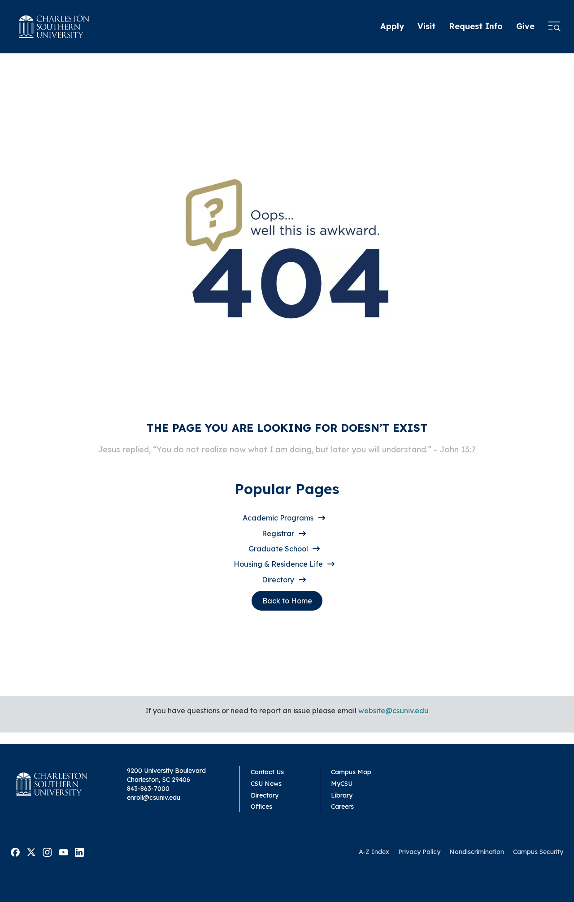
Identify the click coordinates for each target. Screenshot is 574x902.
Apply (392, 26)
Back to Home (287, 600)
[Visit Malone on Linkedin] (79, 851)
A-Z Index (374, 852)
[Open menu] (554, 27)
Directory (278, 580)
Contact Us (267, 772)
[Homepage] (54, 26)
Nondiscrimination (476, 852)
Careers (342, 806)
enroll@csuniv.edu (153, 798)
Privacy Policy (419, 852)
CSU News (266, 784)
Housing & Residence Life (278, 564)
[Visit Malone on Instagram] (47, 851)
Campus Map (351, 772)
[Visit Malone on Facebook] (15, 851)
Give (525, 26)
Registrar (278, 533)
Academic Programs (278, 518)
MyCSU (341, 784)
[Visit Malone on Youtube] (63, 851)
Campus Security (538, 852)
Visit (426, 26)
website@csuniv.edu (393, 710)
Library (341, 795)
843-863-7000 (148, 789)
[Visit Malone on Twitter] (31, 851)
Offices (261, 806)
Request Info (476, 26)
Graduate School (278, 549)
